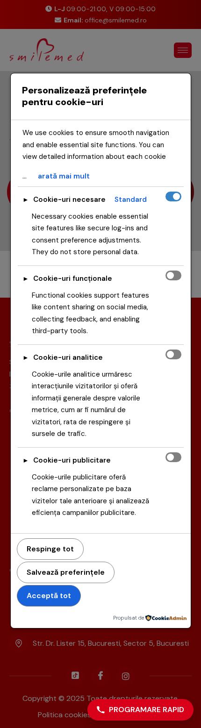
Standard (131, 199)
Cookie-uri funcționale (72, 278)
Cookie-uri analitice (68, 357)
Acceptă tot (49, 595)
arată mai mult (64, 176)
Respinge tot (50, 549)
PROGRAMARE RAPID (146, 709)
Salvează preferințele (66, 572)
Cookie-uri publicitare (72, 460)
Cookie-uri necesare (69, 199)
